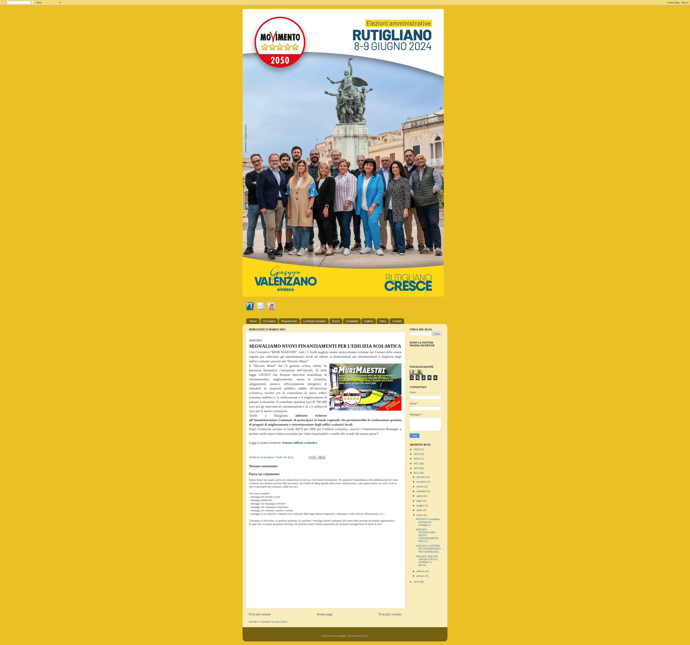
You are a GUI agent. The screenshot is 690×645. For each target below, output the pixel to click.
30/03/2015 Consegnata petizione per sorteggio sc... (428, 522)
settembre (422, 491)
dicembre (422, 477)
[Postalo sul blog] (314, 457)
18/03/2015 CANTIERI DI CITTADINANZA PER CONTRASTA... (428, 549)
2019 (416, 454)
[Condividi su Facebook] (320, 457)
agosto (420, 496)
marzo (420, 515)
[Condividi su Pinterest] (324, 457)
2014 (416, 581)
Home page (325, 614)
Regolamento (289, 321)
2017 (416, 463)
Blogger (364, 636)
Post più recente (260, 614)
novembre (422, 481)
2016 (416, 468)
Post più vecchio (390, 614)
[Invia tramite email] (310, 457)
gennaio (421, 576)
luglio (420, 500)
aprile (420, 510)
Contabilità (352, 321)
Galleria (368, 321)
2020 (416, 449)
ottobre (420, 486)
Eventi (335, 321)
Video (382, 321)
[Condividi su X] (317, 457)
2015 (416, 473)
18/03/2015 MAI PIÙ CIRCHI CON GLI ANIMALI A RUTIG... (427, 561)
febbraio (421, 571)
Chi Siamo (269, 321)
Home (253, 321)
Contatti (396, 321)
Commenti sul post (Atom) (273, 621)
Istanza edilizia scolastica (299, 442)
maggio (421, 505)
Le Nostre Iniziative (314, 321)
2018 (416, 458)
